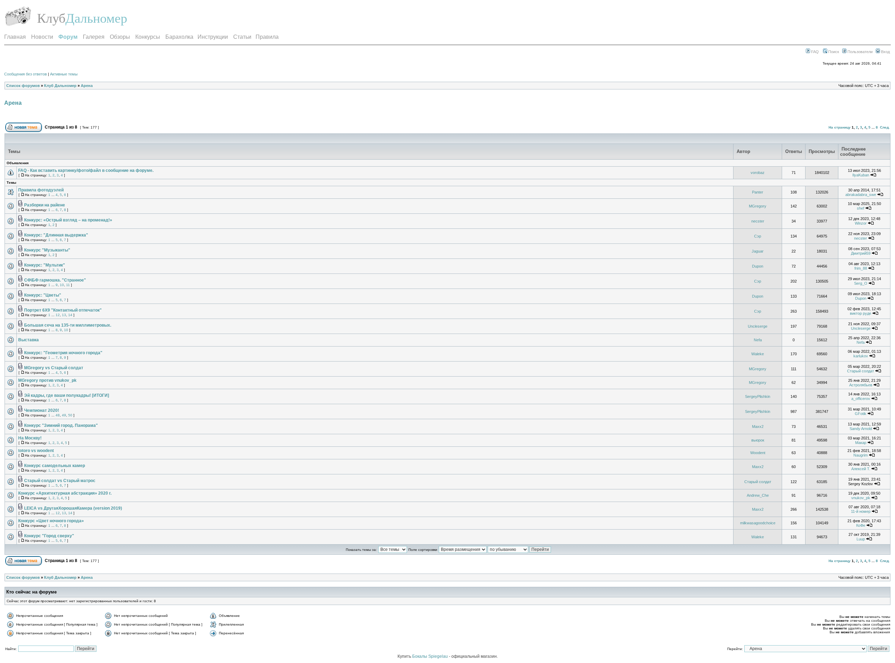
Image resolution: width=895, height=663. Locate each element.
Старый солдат (860, 371)
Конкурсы (147, 37)
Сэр (757, 236)
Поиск (833, 52)
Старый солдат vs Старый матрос (59, 480)
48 (58, 415)
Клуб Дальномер (60, 85)
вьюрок (757, 440)
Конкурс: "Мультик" (44, 265)
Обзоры (120, 37)
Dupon (757, 266)
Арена (87, 85)
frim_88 (860, 268)
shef (860, 208)
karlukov (860, 356)
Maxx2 (758, 426)
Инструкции (213, 37)
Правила (267, 37)
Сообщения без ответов (25, 74)
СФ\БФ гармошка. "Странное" (55, 280)
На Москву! (30, 438)
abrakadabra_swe (860, 194)
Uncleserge (757, 326)
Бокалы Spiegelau (430, 656)
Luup (861, 539)
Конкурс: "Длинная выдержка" (56, 235)
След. (885, 127)
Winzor (861, 223)
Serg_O (860, 283)
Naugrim (860, 455)
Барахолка (179, 37)
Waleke (757, 354)
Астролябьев (860, 385)
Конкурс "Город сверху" (49, 535)
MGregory (757, 206)
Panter (757, 192)
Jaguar (758, 251)
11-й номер (861, 511)
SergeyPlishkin (757, 396)
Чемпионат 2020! (41, 410)
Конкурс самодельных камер (54, 465)
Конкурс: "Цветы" (42, 295)
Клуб (51, 18)
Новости (42, 37)
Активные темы (64, 74)
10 (62, 285)
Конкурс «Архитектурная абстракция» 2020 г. (65, 493)
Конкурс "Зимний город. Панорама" (61, 425)
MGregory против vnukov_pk (47, 380)
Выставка (28, 339)
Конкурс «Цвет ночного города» (51, 520)
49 (64, 415)
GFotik (860, 413)
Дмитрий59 (861, 253)
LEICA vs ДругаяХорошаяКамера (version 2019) (73, 508)
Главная (15, 37)
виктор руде (860, 313)
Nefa (758, 340)
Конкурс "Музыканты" (47, 250)
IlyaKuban (860, 175)
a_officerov (860, 398)
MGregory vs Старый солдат (53, 367)
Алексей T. (860, 469)
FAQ (814, 52)
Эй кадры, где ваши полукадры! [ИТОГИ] (66, 395)
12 (58, 315)
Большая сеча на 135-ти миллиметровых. (67, 325)
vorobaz (758, 172)
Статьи (242, 37)
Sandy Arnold (861, 429)
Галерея (94, 37)
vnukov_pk (860, 498)
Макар (860, 442)
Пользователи (859, 52)
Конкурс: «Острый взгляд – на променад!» (68, 220)
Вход (885, 52)
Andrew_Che (758, 495)
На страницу (840, 127)
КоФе (860, 525)
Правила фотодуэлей (41, 190)
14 (70, 315)
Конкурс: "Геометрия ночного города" (63, 352)
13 (64, 315)
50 (70, 415)
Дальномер (96, 18)
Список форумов (23, 85)
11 (68, 285)
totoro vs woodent (36, 450)
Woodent (757, 453)
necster (757, 221)
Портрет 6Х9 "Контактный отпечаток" (63, 310)
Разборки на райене (44, 205)
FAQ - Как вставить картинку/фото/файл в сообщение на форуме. (85, 170)
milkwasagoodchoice (757, 523)
